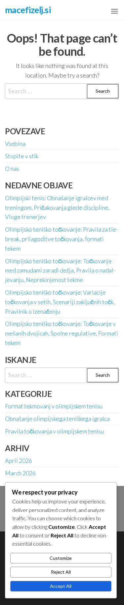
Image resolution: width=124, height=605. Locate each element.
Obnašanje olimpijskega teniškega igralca (57, 418)
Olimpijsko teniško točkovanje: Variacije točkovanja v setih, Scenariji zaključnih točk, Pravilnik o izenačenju (60, 302)
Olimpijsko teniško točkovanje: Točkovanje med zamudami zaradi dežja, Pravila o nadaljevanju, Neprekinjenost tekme (60, 270)
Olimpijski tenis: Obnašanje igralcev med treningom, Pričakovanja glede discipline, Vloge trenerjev (57, 207)
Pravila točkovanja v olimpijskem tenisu (54, 431)
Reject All (61, 572)
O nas (12, 168)
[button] (114, 11)
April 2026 (18, 460)
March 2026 (20, 473)
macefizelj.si (28, 10)
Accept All (60, 586)
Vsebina (15, 143)
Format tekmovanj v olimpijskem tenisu (54, 406)
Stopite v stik (21, 156)
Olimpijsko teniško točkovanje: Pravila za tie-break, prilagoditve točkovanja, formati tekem (61, 239)
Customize (61, 558)
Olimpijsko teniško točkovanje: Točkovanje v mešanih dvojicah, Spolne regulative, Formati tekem (61, 333)
